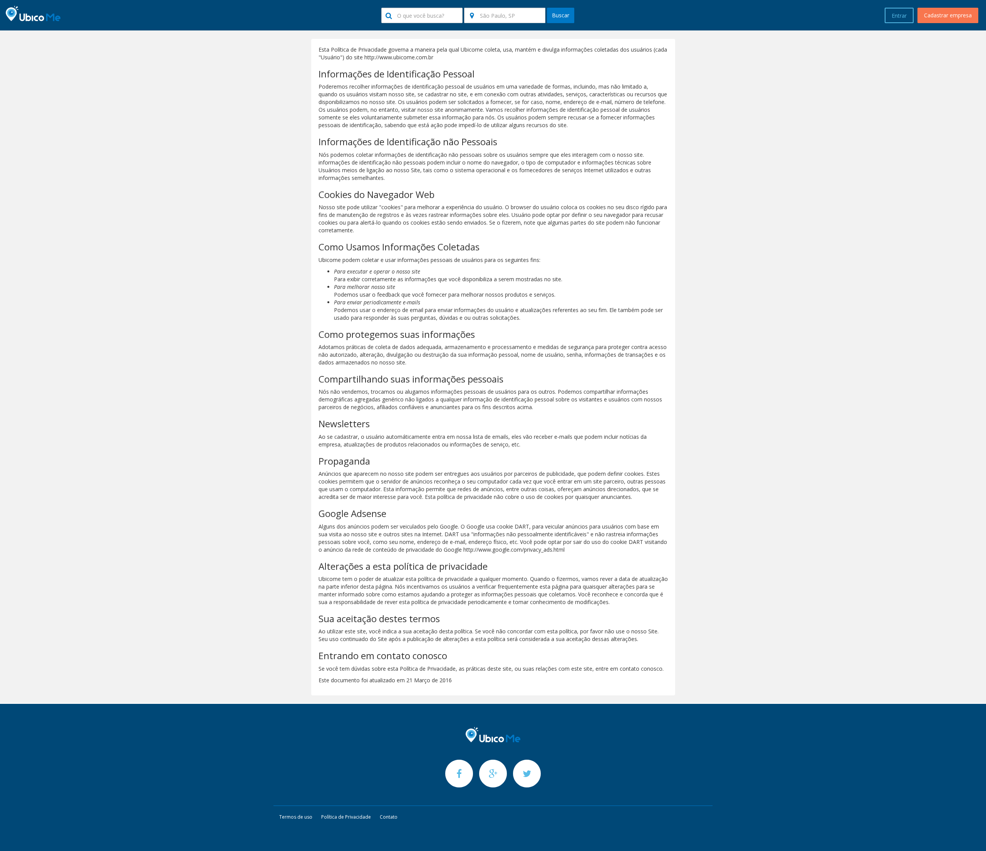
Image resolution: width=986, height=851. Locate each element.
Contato (388, 817)
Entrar (899, 15)
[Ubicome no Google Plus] (494, 773)
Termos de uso (295, 817)
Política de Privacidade (346, 817)
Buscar (560, 15)
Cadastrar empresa (948, 15)
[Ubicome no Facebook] (460, 773)
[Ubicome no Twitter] (527, 773)
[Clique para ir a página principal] (493, 734)
